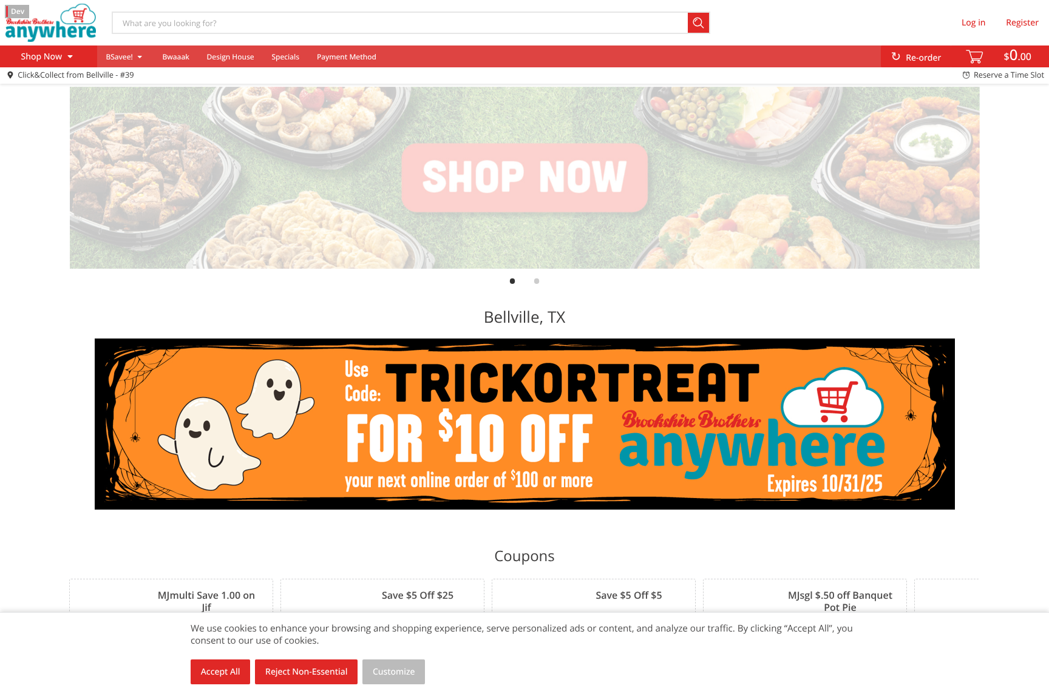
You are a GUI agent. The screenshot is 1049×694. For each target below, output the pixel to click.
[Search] (699, 23)
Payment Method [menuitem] (346, 57)
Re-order (923, 58)
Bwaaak (175, 57)
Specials (285, 57)
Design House (230, 57)
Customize (394, 672)
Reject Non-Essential (306, 672)
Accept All (220, 672)
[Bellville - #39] (50, 22)
